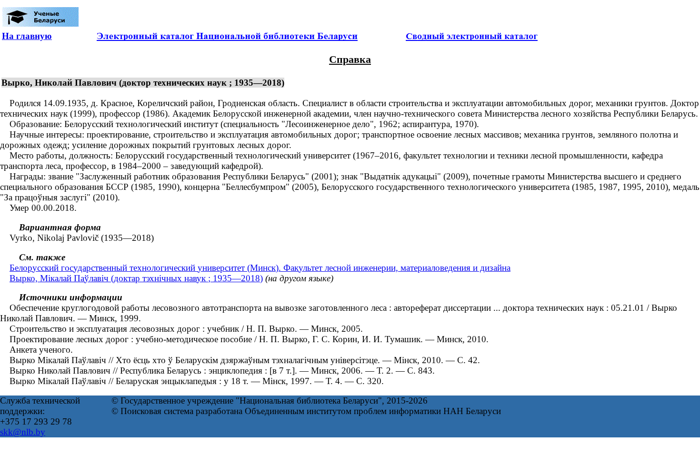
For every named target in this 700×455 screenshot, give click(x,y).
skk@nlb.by (22, 432)
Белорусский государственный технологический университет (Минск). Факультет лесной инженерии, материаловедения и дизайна (260, 268)
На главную (27, 36)
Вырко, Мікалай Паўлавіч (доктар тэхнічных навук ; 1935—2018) (136, 278)
